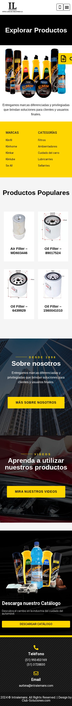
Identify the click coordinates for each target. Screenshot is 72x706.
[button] (66, 7)
